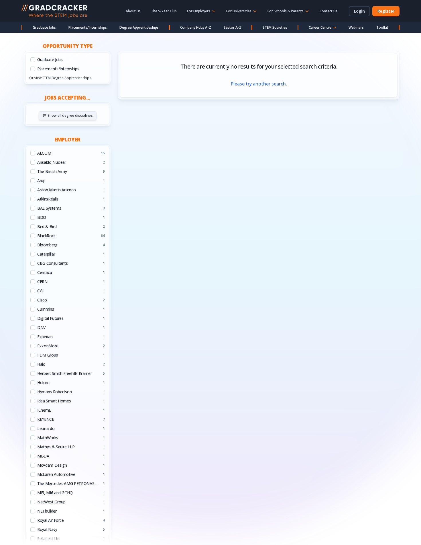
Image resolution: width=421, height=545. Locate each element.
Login (359, 11)
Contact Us (328, 11)
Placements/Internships (87, 27)
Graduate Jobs (44, 27)
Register (385, 11)
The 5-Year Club (164, 11)
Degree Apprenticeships (139, 27)
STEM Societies (275, 27)
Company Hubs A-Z (195, 27)
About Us (133, 11)
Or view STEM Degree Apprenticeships (60, 77)
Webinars (356, 27)
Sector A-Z (232, 27)
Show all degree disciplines (70, 115)
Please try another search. (259, 84)
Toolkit (382, 27)
